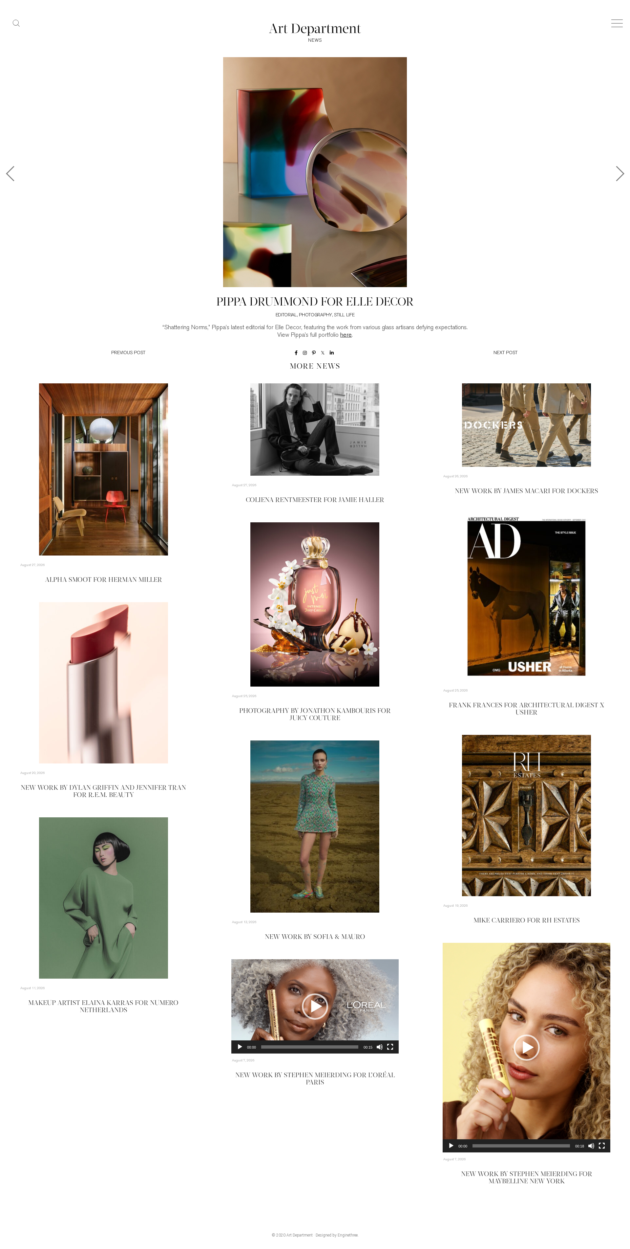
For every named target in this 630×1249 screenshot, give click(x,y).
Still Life (344, 315)
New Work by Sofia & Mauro (315, 937)
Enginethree (348, 1235)
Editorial (286, 315)
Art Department (299, 1235)
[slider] (521, 1145)
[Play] (451, 1146)
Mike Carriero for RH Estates (526, 921)
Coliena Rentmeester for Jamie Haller (315, 500)
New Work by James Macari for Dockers (526, 491)
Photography (315, 315)
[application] (526, 1047)
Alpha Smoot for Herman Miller (103, 580)
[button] (527, 1047)
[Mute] (591, 1146)
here (346, 335)
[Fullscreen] (601, 1146)
